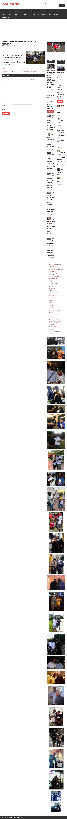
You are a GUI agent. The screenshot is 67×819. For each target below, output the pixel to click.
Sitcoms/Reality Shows (54, 322)
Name (3, 101)
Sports (50, 328)
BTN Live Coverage (53, 273)
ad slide (3, 14)
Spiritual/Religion (53, 326)
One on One (52, 304)
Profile (50, 314)
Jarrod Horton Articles (54, 295)
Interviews (51, 293)
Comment (5, 83)
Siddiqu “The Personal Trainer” (61, 62)
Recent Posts (10, 11)
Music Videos (52, 300)
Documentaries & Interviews (55, 285)
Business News (52, 274)
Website (4, 109)
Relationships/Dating (53, 319)
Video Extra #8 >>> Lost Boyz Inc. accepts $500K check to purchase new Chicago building (51, 180)
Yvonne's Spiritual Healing (55, 331)
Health (50, 290)
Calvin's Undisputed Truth (55, 276)
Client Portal (18, 14)
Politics (32, 45)
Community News (26, 45)
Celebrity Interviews (53, 278)
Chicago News (46, 11)
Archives (51, 262)
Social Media (52, 324)
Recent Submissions (53, 317)
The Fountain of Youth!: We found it (60, 74)
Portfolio (10, 14)
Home (3, 11)
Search (45, 3)
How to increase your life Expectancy (61, 109)
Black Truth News (16, 45)
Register (44, 14)
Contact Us (55, 11)
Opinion (51, 305)
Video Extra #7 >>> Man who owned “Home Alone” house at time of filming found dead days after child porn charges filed (51, 247)
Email (3, 105)
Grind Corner (52, 288)
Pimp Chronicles (52, 309)
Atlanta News (52, 266)
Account (56, 14)
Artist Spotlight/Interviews (32, 11)
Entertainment (52, 286)
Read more (50, 111)
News (50, 302)
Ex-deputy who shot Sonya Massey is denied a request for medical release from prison (51, 141)
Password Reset (5, 17)
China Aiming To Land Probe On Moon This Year (34, 71)
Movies (50, 298)
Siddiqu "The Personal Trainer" (56, 321)
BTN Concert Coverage (54, 268)
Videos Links (19, 11)
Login (50, 14)
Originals (51, 307)
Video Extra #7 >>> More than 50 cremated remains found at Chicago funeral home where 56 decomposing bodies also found (51, 79)
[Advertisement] (33, 29)
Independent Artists (53, 292)
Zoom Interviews (53, 333)
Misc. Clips (51, 297)
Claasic (50, 281)
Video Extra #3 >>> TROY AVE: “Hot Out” (12, 71)
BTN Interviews (52, 271)
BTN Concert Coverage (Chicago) (56, 269)
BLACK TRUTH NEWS (11, 3)
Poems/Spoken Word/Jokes (55, 310)
